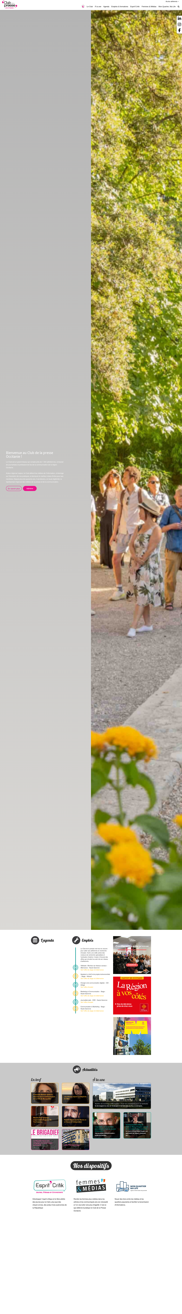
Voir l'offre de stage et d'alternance (92, 970)
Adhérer (29, 488)
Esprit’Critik (135, 7)
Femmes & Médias (149, 7)
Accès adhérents (172, 1)
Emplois (87, 940)
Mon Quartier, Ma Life (167, 7)
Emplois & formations (119, 7)
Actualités (90, 1069)
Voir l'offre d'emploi (87, 987)
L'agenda (47, 940)
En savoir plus (14, 488)
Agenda (106, 7)
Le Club (90, 7)
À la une (98, 7)
